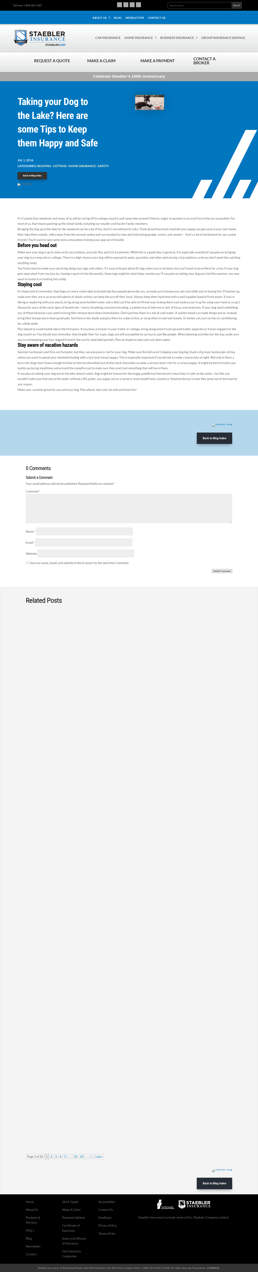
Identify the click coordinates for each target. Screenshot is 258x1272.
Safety (103, 166)
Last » (99, 1156)
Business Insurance (177, 38)
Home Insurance (138, 38)
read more (220, 648)
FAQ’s (30, 1230)
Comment (33, 491)
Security (98, 848)
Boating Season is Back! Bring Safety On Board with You (78, 1004)
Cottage (60, 166)
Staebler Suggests (87, 739)
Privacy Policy (107, 1225)
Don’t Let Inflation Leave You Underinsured (66, 1058)
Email (30, 542)
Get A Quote (70, 1202)
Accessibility (106, 1202)
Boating (44, 166)
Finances (53, 956)
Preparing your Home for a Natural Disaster (67, 733)
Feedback (104, 1217)
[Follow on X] (132, 4)
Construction (55, 902)
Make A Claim (71, 1210)
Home (30, 1202)
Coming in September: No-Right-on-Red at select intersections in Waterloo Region (100, 787)
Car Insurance (108, 38)
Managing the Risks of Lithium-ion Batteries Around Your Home (84, 896)
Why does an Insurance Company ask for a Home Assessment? (85, 678)
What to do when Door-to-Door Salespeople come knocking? (82, 950)
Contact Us (157, 17)
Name (30, 531)
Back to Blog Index (32, 175)
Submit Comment (222, 571)
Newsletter (134, 17)
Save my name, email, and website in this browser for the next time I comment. (79, 563)
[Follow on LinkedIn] (138, 4)
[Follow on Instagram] (125, 4)
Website (31, 553)
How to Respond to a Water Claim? (59, 624)
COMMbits (213, 1267)
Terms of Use (106, 1233)
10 (75, 1156)
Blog (118, 17)
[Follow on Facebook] (119, 4)
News (68, 793)
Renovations (85, 685)
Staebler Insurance (130, 1065)
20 (82, 1156)
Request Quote (3, 1248)
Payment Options (73, 1217)
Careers (31, 1254)
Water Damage (88, 631)
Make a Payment (157, 60)
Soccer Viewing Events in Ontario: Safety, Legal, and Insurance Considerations (97, 841)
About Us (99, 17)
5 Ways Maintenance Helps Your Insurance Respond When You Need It (91, 1113)
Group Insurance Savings (223, 38)
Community (76, 848)
